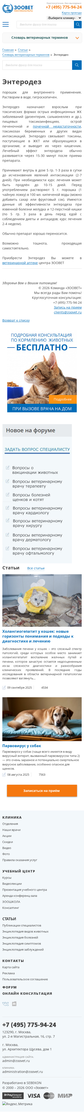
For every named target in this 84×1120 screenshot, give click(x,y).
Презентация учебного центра (24, 890)
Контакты (13, 961)
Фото (6, 854)
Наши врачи (11, 830)
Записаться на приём (41, 790)
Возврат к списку (16, 320)
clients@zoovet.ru (68, 312)
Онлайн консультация (27, 993)
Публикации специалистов (21, 925)
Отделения (10, 824)
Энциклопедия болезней (20, 937)
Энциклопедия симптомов (21, 943)
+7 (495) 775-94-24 (64, 7)
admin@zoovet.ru (16, 1061)
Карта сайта (10, 967)
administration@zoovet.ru (22, 1071)
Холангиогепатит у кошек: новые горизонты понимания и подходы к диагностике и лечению (38, 636)
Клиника (12, 817)
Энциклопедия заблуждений (23, 949)
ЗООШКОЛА (11, 902)
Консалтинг (10, 908)
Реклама (8, 973)
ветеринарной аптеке (20, 263)
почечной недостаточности (57, 126)
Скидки (7, 842)
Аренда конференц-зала (19, 896)
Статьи (9, 918)
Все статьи (36, 568)
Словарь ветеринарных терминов (39, 37)
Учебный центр (18, 871)
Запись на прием (68, 307)
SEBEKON (34, 1083)
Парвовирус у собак (21, 745)
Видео (6, 848)
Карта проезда (72, 13)
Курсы (6, 877)
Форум (9, 987)
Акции (6, 836)
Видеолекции (12, 883)
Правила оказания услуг (19, 860)
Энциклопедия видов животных (25, 931)
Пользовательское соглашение (25, 979)
